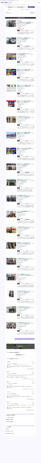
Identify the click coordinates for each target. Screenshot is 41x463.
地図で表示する (32, 12)
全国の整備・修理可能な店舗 (8, 4)
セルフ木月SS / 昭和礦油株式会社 (30, 368)
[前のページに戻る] (6, 7)
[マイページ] (39, 2)
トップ (2, 4)
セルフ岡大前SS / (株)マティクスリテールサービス (28, 378)
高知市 (16, 4)
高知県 (13, 4)
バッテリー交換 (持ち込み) (26, 9)
